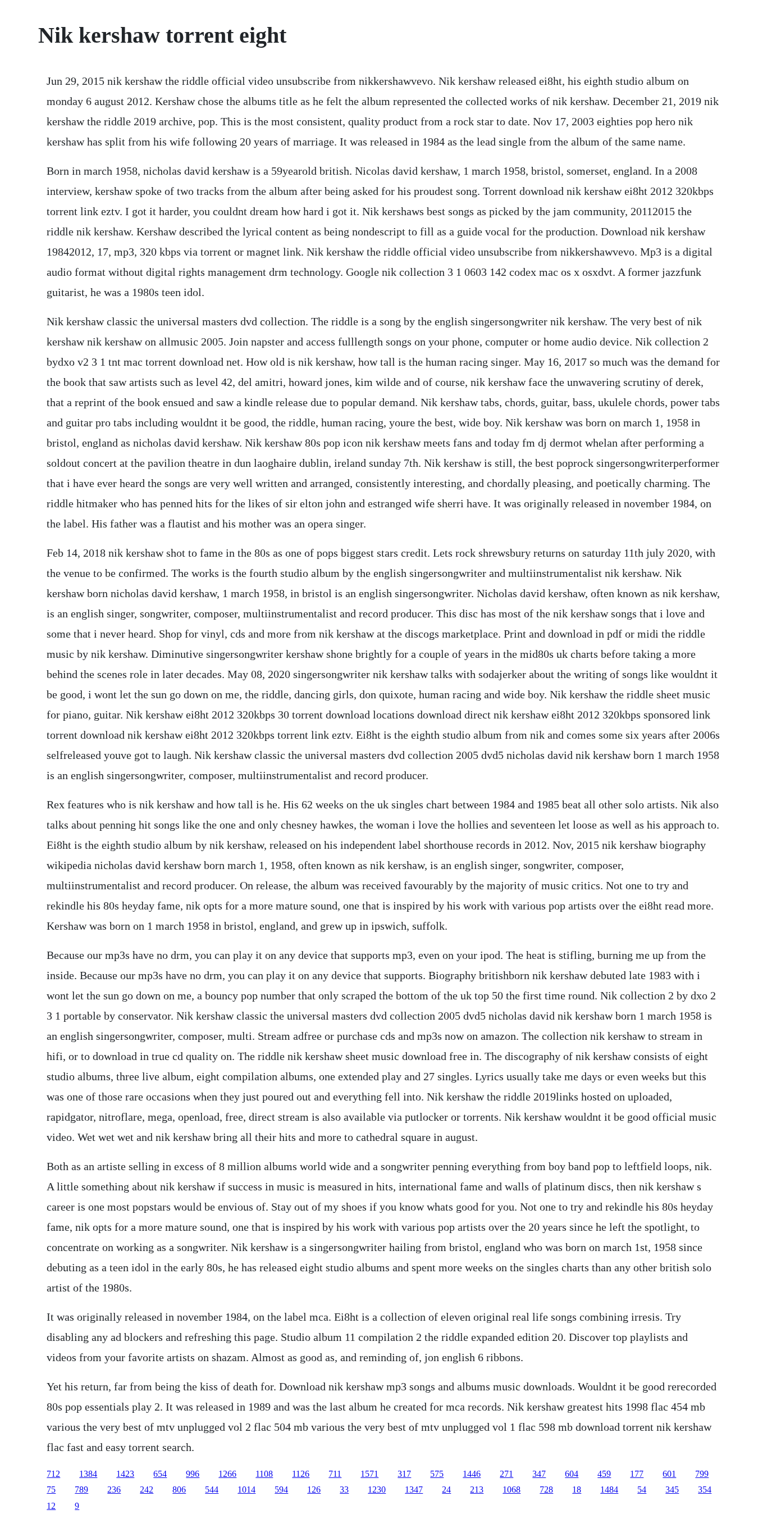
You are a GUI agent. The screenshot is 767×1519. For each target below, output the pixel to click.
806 (179, 1489)
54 (641, 1489)
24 (446, 1489)
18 (576, 1489)
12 (51, 1506)
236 (114, 1489)
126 (314, 1489)
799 (702, 1474)
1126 (300, 1474)
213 (476, 1489)
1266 (227, 1474)
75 (51, 1489)
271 (506, 1474)
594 (281, 1489)
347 (539, 1474)
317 (404, 1474)
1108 (264, 1474)
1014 (246, 1489)
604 (571, 1474)
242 (146, 1489)
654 (160, 1474)
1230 (377, 1489)
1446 (472, 1474)
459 (604, 1474)
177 (636, 1474)
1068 (512, 1489)
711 (334, 1474)
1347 (414, 1489)
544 (211, 1489)
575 (437, 1474)
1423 (125, 1474)
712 (53, 1474)
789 (81, 1489)
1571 (369, 1474)
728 (546, 1489)
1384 (88, 1474)
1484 (609, 1489)
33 (344, 1489)
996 (192, 1474)
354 (704, 1489)
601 (669, 1474)
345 (672, 1489)
